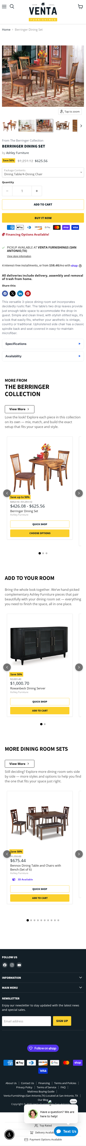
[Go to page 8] (51, 920)
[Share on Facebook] (5, 294)
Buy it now (43, 218)
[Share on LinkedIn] (20, 294)
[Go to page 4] (38, 920)
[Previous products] (7, 493)
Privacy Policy (24, 1087)
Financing (44, 1083)
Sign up (62, 1021)
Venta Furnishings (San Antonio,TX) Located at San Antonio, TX (41, 1095)
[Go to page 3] (46, 553)
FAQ (63, 1087)
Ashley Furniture (17, 153)
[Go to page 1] (39, 553)
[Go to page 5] (41, 920)
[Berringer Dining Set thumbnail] (9, 125)
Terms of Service (46, 1087)
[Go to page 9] (55, 920)
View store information (19, 256)
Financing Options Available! (27, 234)
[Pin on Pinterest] (28, 294)
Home (6, 29)
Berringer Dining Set (24, 511)
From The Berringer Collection (22, 140)
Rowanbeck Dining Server (27, 688)
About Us (11, 1083)
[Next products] (79, 493)
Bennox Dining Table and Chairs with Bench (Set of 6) (35, 867)
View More (17, 409)
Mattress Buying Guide (40, 1091)
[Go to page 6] (45, 920)
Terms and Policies (65, 1083)
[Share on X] (13, 294)
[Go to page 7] (48, 920)
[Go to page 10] (58, 920)
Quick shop (39, 524)
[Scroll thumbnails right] (80, 125)
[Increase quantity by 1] (37, 191)
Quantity (8, 182)
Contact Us (27, 1083)
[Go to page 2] (43, 553)
